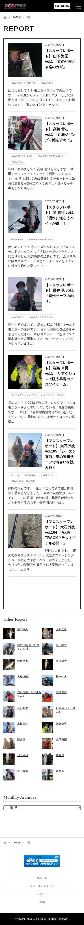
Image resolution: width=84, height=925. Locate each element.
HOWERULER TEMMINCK (51, 156)
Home (5, 17)
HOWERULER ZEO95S (40, 239)
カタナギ (15, 475)
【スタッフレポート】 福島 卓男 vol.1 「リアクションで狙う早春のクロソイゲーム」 (60, 373)
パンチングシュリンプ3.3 (23, 395)
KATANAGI (30, 475)
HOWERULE (47, 83)
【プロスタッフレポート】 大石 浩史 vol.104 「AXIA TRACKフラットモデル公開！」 (60, 532)
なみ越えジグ (47, 475)
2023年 (17, 17)
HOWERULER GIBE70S (23, 83)
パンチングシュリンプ (52, 395)
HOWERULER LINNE (21, 156)
